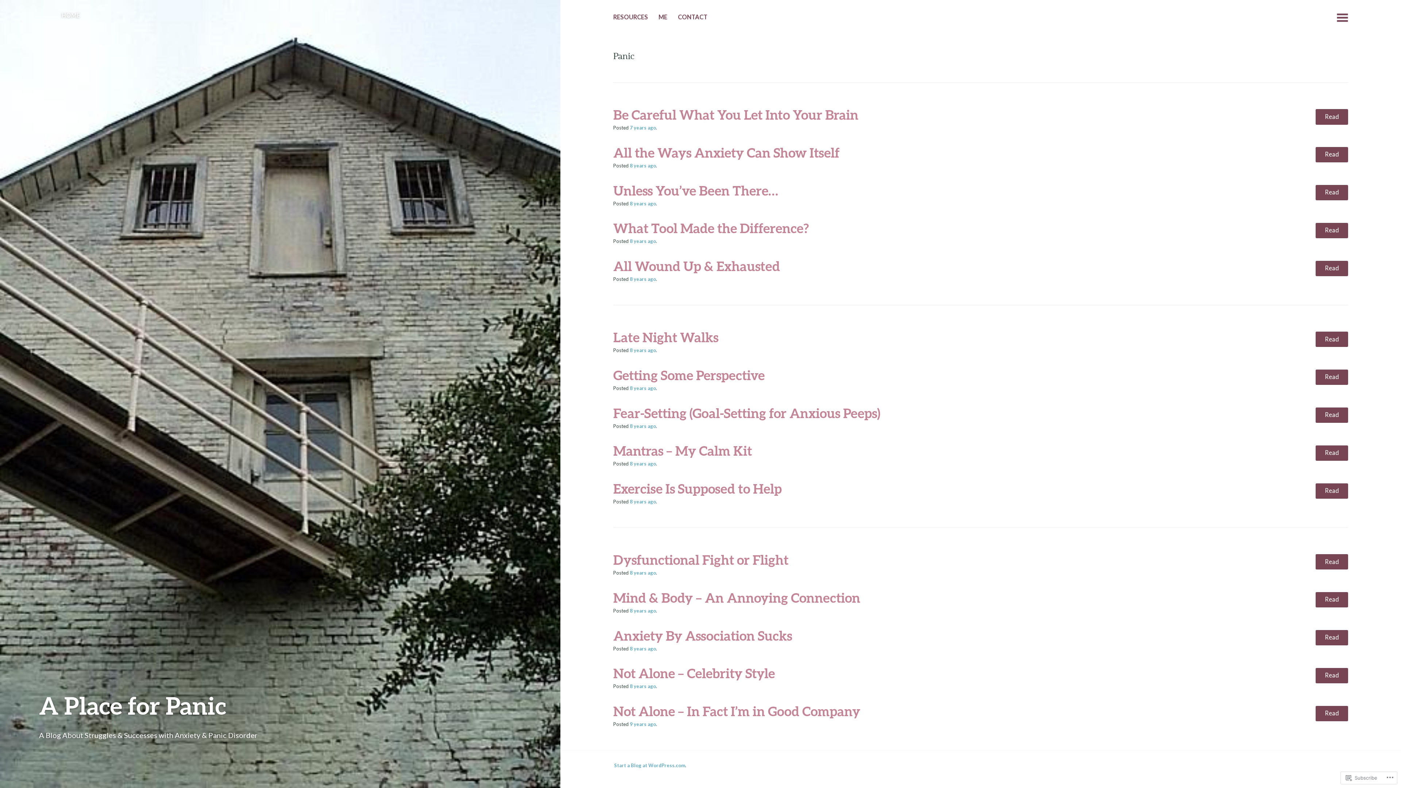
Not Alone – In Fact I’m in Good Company (736, 711)
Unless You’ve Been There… (695, 190)
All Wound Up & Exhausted (696, 266)
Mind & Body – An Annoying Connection (736, 598)
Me (663, 17)
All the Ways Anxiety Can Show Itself (726, 152)
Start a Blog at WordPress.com (649, 765)
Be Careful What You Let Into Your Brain (735, 115)
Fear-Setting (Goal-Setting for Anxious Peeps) (746, 413)
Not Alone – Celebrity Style (694, 673)
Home (71, 15)
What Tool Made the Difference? (711, 228)
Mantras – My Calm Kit (682, 451)
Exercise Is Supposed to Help (697, 488)
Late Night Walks (665, 337)
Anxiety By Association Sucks (702, 635)
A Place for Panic (132, 705)
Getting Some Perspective (689, 375)
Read (1332, 116)
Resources (630, 17)
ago (643, 128)
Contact (692, 17)
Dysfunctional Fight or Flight (700, 560)
